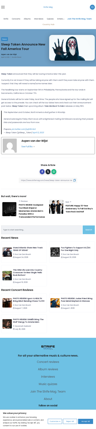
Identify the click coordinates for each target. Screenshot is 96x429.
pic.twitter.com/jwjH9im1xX (23, 129)
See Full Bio (27, 146)
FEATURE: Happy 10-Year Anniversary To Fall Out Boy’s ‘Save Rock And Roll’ (79, 208)
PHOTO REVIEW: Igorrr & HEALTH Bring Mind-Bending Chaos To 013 (28, 299)
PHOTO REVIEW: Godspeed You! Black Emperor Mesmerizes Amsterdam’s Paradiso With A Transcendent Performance (32, 211)
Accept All (85, 421)
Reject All (70, 421)
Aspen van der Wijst (9, 54)
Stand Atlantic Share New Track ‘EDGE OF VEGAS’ (28, 249)
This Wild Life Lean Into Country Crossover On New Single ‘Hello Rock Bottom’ (27, 273)
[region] (48, 419)
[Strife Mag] (48, 347)
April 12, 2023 (38, 132)
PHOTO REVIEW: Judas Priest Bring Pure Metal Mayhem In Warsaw (76, 299)
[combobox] (41, 229)
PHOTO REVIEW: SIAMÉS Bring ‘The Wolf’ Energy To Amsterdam (28, 320)
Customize (54, 421)
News (4, 39)
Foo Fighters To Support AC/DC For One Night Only (76, 249)
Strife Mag (48, 7)
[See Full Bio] (34, 146)
